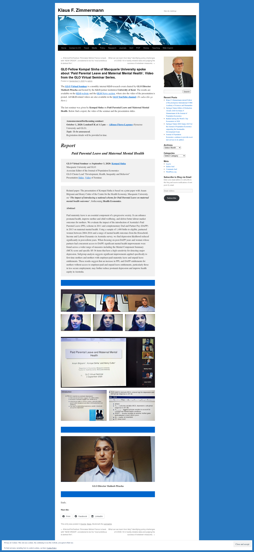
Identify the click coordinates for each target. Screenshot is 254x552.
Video (88, 177)
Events (83, 524)
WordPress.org (171, 172)
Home (63, 47)
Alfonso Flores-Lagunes (121, 124)
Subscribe (171, 198)
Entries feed (170, 166)
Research (112, 47)
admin (89, 81)
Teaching (156, 47)
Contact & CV (75, 47)
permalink (108, 524)
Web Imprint (168, 47)
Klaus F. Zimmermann (81, 10)
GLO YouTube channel (124, 96)
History (146, 47)
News (89, 524)
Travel (86, 47)
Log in (168, 164)
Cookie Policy (52, 548)
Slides (81, 177)
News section (106, 93)
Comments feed (171, 169)
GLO (131, 47)
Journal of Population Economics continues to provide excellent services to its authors (179, 137)
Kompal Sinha (119, 163)
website (82, 93)
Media (94, 47)
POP (138, 47)
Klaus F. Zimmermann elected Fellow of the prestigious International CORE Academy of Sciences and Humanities (179, 102)
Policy (102, 47)
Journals (122, 47)
